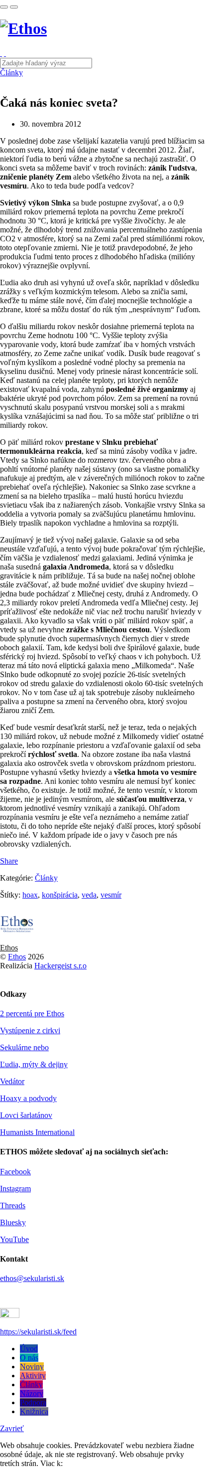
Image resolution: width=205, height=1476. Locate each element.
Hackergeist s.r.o (60, 965)
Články (11, 72)
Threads (12, 1205)
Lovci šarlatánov (26, 1115)
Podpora (33, 1402)
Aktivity (33, 1375)
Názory (31, 1393)
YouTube (14, 1239)
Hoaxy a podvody (28, 1098)
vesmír (111, 895)
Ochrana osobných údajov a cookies (122, 1463)
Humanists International (37, 1132)
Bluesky (13, 1222)
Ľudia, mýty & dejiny (34, 1064)
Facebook (15, 1171)
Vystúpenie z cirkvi (30, 1030)
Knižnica (34, 1411)
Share (9, 861)
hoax (30, 895)
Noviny (32, 1366)
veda (89, 895)
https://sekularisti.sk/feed (38, 1331)
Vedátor (12, 1081)
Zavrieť (12, 1428)
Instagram (15, 1188)
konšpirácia (60, 895)
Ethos (9, 947)
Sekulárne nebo (24, 1047)
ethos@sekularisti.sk (32, 1278)
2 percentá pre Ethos (32, 1013)
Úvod (29, 1348)
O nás (29, 1357)
